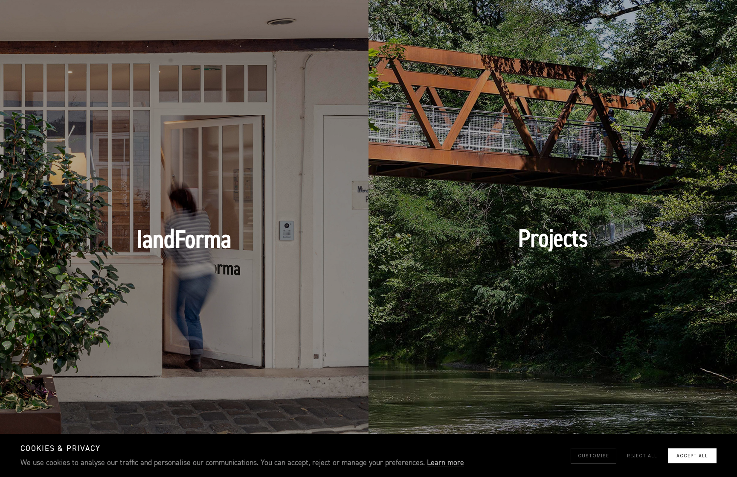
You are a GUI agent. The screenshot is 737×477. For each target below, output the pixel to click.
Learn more (445, 463)
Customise (593, 455)
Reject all (642, 455)
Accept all (692, 455)
